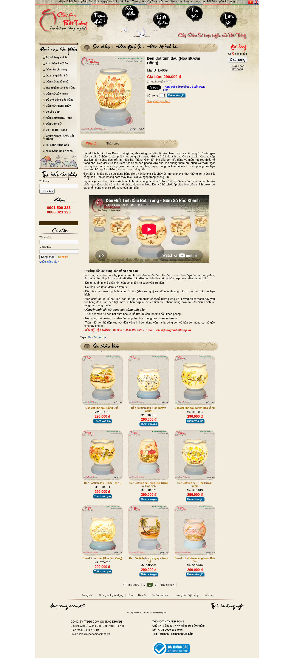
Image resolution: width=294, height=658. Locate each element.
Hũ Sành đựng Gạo (57, 144)
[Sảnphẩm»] (103, 46)
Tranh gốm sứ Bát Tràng (60, 87)
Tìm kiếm (47, 191)
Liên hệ (208, 595)
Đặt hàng (237, 59)
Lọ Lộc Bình (53, 111)
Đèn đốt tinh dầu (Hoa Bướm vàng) (194, 485)
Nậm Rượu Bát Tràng (59, 117)
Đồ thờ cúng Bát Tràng (59, 99)
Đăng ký (63, 256)
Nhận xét (112, 143)
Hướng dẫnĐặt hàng (237, 68)
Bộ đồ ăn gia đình (56, 57)
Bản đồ (142, 595)
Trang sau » (168, 584)
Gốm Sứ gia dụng (56, 69)
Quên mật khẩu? (49, 261)
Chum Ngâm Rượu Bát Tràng (60, 137)
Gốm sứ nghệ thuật (57, 81)
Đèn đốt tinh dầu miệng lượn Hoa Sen (195, 560)
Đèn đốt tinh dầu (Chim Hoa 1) (102, 483)
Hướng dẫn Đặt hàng (186, 595)
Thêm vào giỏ (176, 95)
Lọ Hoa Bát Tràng (56, 129)
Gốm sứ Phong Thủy (58, 105)
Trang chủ (87, 595)
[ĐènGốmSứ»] (129, 46)
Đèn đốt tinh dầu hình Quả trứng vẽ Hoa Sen (148, 485)
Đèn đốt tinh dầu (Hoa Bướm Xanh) (148, 409)
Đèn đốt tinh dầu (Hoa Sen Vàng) (102, 558)
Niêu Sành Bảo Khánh (59, 150)
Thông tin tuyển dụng (111, 595)
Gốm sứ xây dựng (57, 93)
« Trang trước (131, 584)
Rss (130, 595)
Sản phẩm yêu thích (158, 101)
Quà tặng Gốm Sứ (57, 75)
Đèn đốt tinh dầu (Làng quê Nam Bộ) (148, 560)
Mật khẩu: (45, 246)
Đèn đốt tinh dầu (97, 337)
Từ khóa (44, 181)
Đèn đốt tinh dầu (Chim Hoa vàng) (195, 407)
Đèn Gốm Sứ (54, 123)
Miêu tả (91, 143)
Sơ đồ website (160, 595)
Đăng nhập (47, 256)
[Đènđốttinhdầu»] (163, 46)
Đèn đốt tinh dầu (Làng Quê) (102, 407)
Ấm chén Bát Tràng (57, 63)
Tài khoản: (45, 237)
